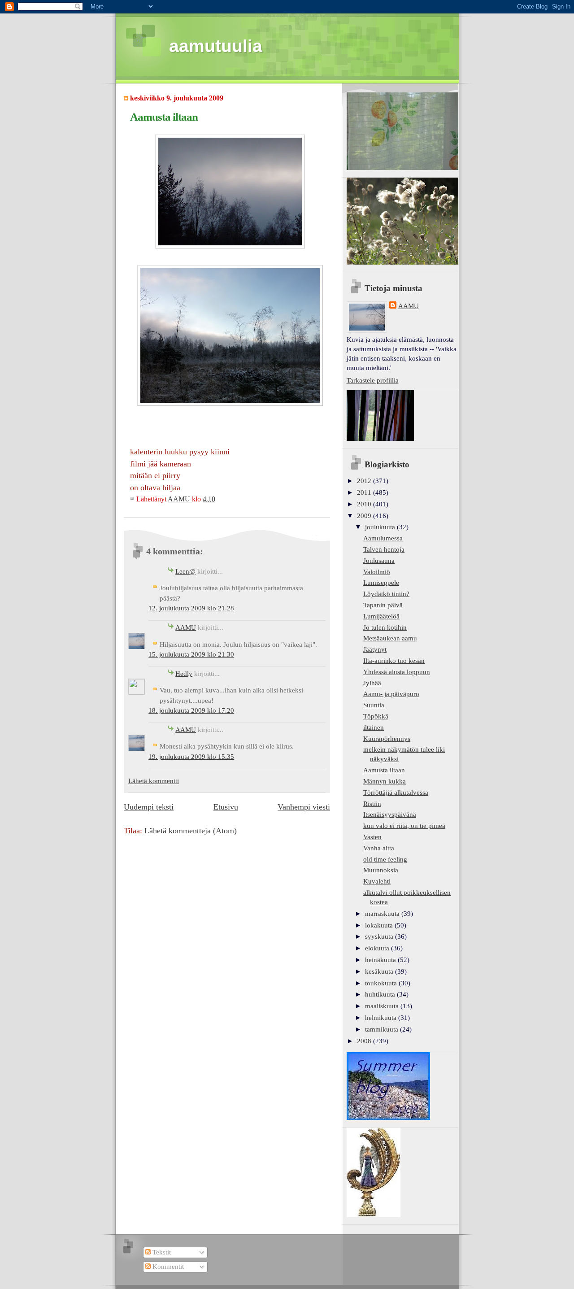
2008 (365, 1041)
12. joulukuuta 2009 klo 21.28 (191, 608)
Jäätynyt (375, 649)
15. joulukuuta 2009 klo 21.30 (191, 654)
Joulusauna (379, 560)
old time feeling (385, 859)
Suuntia (373, 705)
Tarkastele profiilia (373, 380)
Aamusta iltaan (384, 770)
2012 (365, 480)
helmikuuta (381, 1017)
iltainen (373, 727)
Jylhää (372, 683)
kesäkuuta (380, 971)
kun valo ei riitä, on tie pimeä (404, 825)
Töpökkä (375, 716)
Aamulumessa (383, 538)
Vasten (372, 836)
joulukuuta (381, 527)
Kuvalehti (377, 881)
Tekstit (161, 1252)
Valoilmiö (376, 571)
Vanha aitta (378, 848)
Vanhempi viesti (304, 806)
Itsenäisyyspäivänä (389, 814)
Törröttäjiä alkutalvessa (395, 792)
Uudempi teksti (149, 806)
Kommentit (167, 1266)
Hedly (183, 673)
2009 (365, 515)
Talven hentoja (383, 549)
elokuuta (378, 948)
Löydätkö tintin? (386, 593)
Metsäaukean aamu (390, 638)
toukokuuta (382, 983)
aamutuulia (215, 46)
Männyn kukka (384, 781)
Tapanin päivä (383, 605)
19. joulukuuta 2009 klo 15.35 (191, 756)
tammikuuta (382, 1029)
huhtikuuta (381, 994)
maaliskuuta (382, 1006)
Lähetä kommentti (153, 780)
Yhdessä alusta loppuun (396, 671)
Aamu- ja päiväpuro (391, 693)
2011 (365, 492)
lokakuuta (380, 925)
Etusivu (225, 806)
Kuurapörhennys (386, 738)
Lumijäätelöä (381, 616)
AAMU (185, 627)
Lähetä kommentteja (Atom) (190, 830)
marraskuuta (383, 913)
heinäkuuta (381, 959)
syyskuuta (380, 936)
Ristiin (372, 803)
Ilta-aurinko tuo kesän (394, 660)
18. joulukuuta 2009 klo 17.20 (191, 710)
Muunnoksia (380, 870)
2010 (365, 504)
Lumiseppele (381, 582)
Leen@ (185, 571)
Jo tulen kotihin (385, 627)
